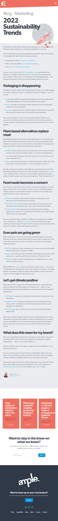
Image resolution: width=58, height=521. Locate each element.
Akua (7, 156)
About (32, 512)
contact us (39, 367)
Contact (44, 512)
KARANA (9, 151)
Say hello (29, 500)
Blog (7, 13)
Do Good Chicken (11, 209)
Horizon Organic (11, 309)
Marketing (24, 13)
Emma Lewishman (11, 301)
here (34, 341)
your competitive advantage (30, 64)
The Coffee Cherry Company (14, 204)
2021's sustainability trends (30, 72)
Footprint (8, 105)
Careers (38, 512)
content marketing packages (11, 367)
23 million (18, 267)
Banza (8, 161)
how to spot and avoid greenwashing (19, 67)
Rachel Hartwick (13, 374)
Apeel (7, 110)
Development (10, 424)
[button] (55, 4)
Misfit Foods (9, 198)
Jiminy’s (8, 254)
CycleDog (9, 248)
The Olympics (10, 296)
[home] (3, 4)
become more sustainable (27, 60)
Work (12, 512)
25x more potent (27, 221)
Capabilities (19, 512)
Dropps (8, 99)
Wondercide (9, 259)
